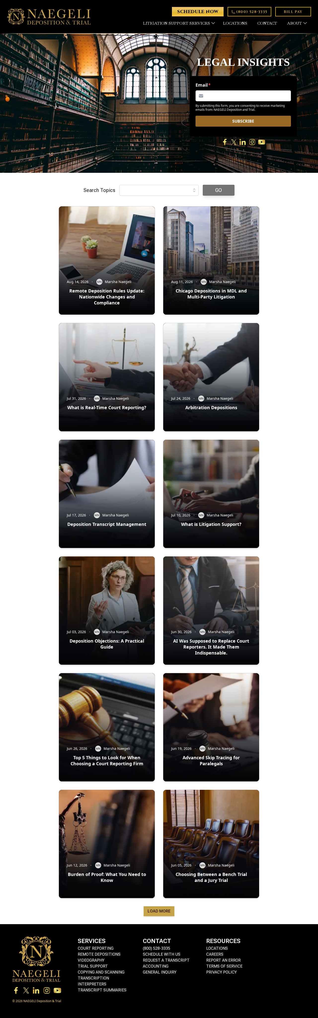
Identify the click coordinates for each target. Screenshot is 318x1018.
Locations (217, 948)
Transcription (93, 978)
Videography (91, 960)
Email (202, 85)
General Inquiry (159, 972)
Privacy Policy (221, 972)
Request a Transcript (166, 960)
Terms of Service (224, 966)
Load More (159, 911)
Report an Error (223, 960)
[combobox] (159, 190)
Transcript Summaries (102, 990)
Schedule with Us (161, 954)
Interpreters (92, 984)
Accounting (155, 966)
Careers (214, 954)
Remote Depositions (99, 954)
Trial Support (93, 966)
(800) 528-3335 (156, 948)
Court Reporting (96, 948)
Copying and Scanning (101, 972)
